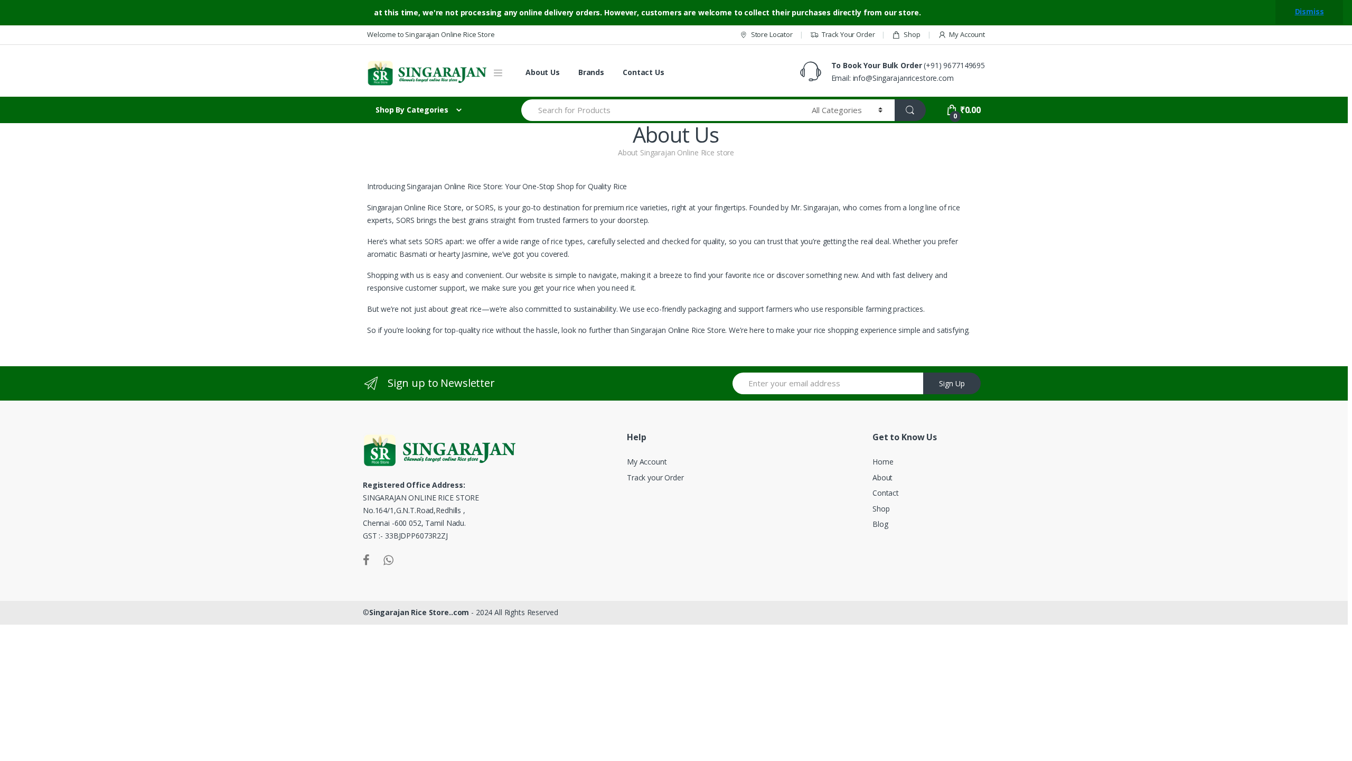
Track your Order (655, 477)
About (882, 477)
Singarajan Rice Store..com (419, 612)
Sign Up (952, 383)
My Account (967, 34)
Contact (885, 493)
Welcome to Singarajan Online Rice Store (431, 34)
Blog (880, 524)
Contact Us (643, 72)
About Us (542, 72)
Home (882, 462)
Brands (591, 72)
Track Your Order (848, 34)
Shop (912, 34)
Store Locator (772, 34)
